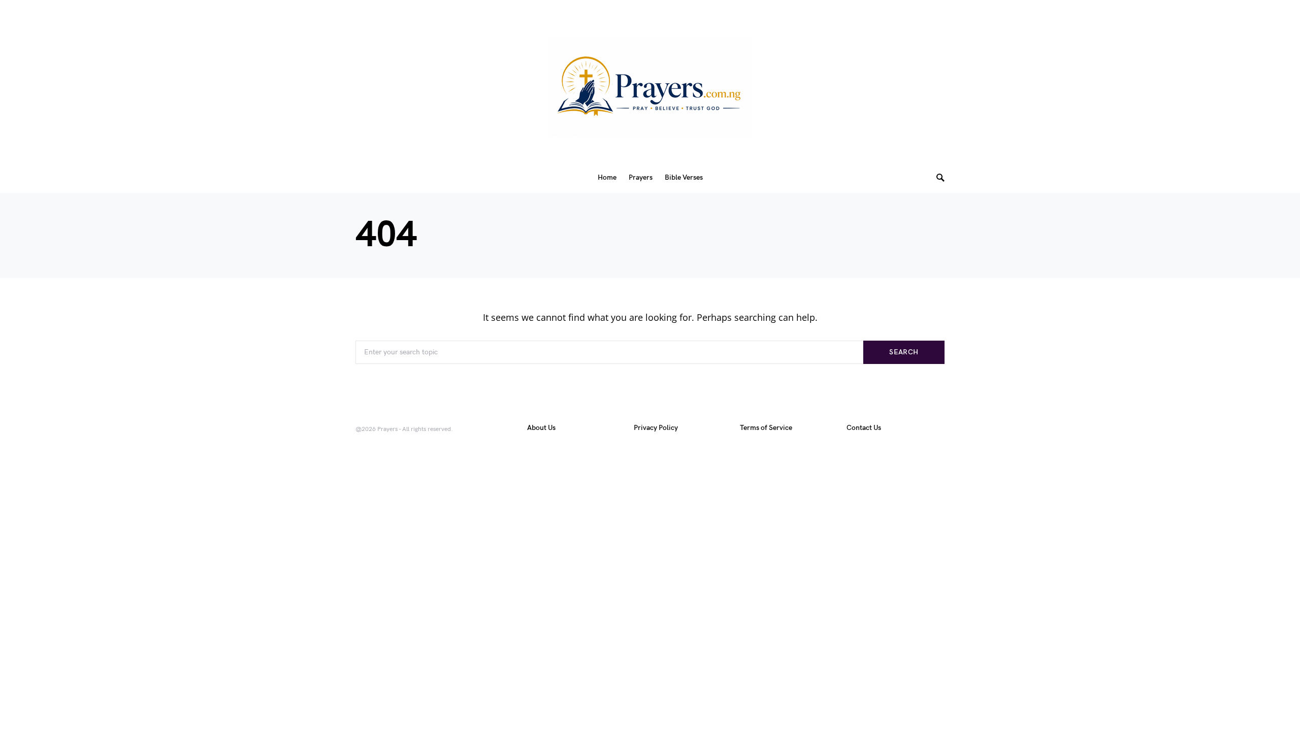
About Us (541, 427)
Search (903, 352)
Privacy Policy (656, 427)
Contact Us (864, 427)
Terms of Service (766, 427)
